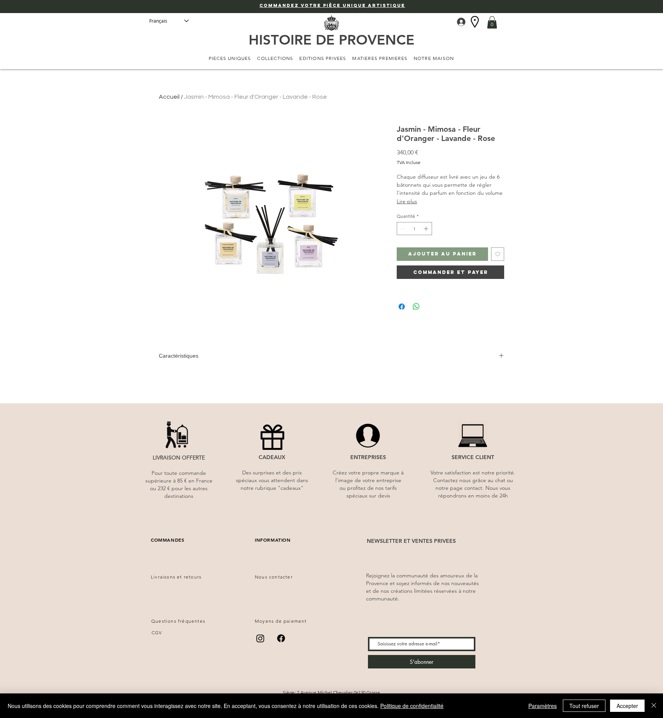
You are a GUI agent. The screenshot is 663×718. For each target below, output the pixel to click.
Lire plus (407, 201)
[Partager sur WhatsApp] (416, 306)
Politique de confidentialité (412, 706)
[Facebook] (281, 638)
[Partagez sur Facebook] (401, 306)
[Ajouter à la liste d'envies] (498, 254)
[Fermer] (653, 706)
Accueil (169, 97)
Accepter (627, 706)
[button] (492, 22)
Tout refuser (584, 706)
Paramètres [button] (542, 706)
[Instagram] (260, 638)
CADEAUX (272, 457)
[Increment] (426, 228)
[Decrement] (402, 228)
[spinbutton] (414, 228)
